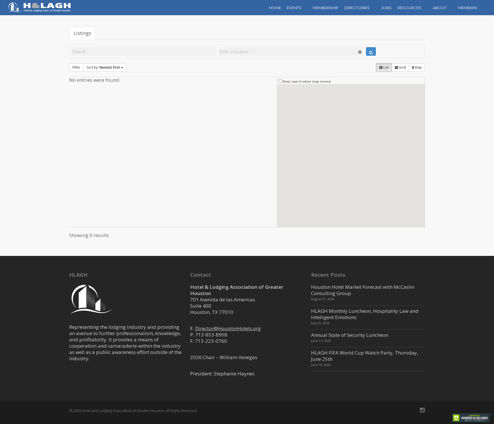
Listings (82, 33)
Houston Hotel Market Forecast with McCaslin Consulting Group (362, 290)
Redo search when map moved (307, 81)
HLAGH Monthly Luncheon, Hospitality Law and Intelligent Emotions (365, 314)
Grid (402, 67)
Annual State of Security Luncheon (349, 335)
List (386, 67)
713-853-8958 (211, 334)
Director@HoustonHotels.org (228, 328)
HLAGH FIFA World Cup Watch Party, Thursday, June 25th (364, 355)
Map (418, 67)
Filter (76, 67)
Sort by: (103, 67)
